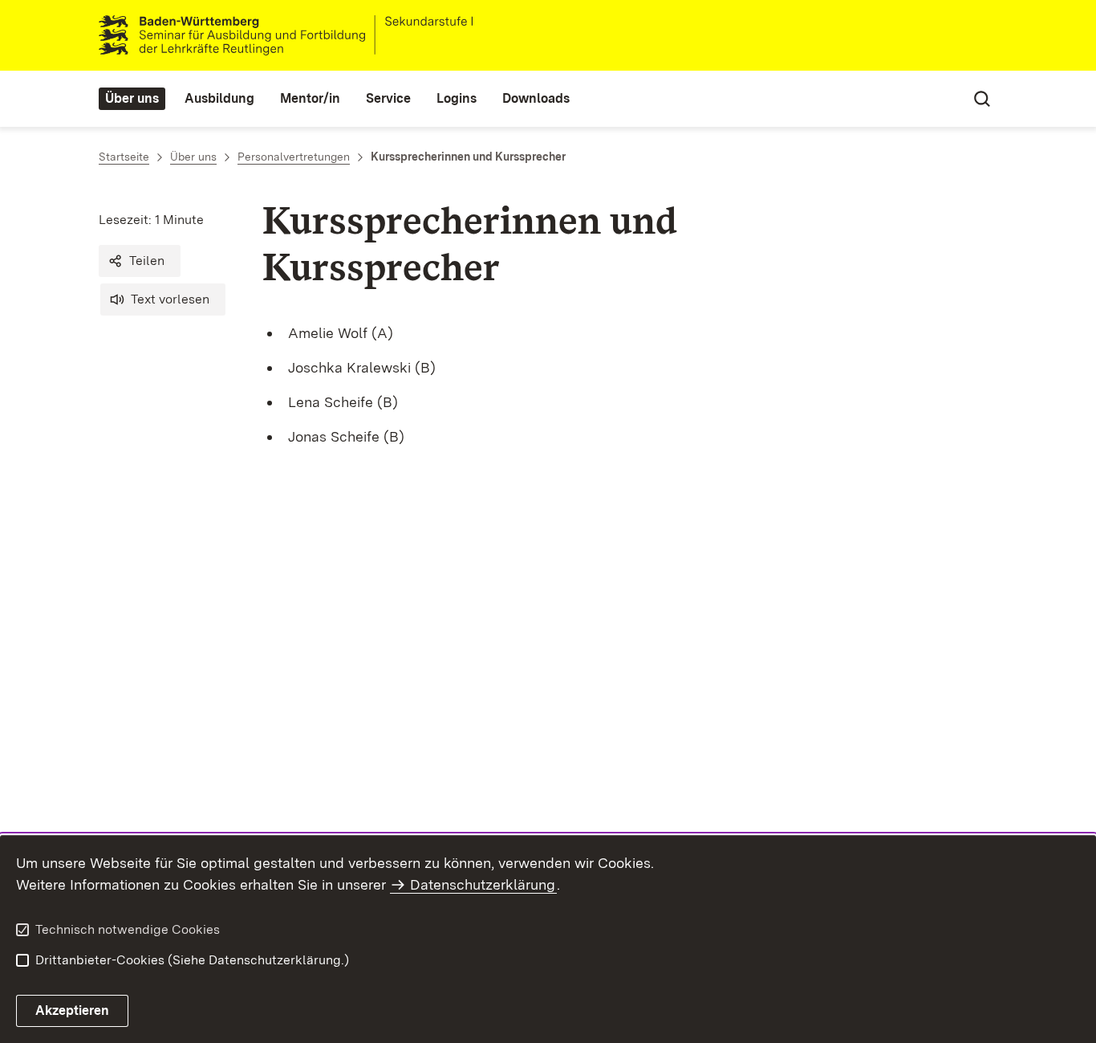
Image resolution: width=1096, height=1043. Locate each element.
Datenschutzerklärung (482, 884)
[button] (140, 261)
